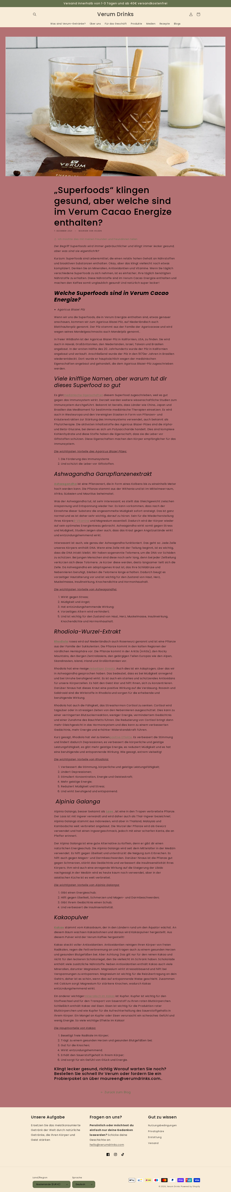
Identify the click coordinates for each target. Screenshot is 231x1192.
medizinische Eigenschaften (83, 395)
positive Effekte (121, 737)
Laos (109, 811)
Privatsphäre (156, 1131)
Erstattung (154, 1137)
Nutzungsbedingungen (162, 1125)
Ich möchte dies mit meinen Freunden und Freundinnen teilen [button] (97, 239)
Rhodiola (61, 641)
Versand (153, 1143)
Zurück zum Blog (118, 1092)
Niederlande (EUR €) (48, 1184)
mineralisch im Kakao (100, 996)
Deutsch (80, 1184)
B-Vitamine (81, 521)
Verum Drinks (173, 1186)
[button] (34, 14)
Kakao (59, 927)
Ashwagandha (65, 484)
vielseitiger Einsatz (102, 668)
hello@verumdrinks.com (107, 1145)
